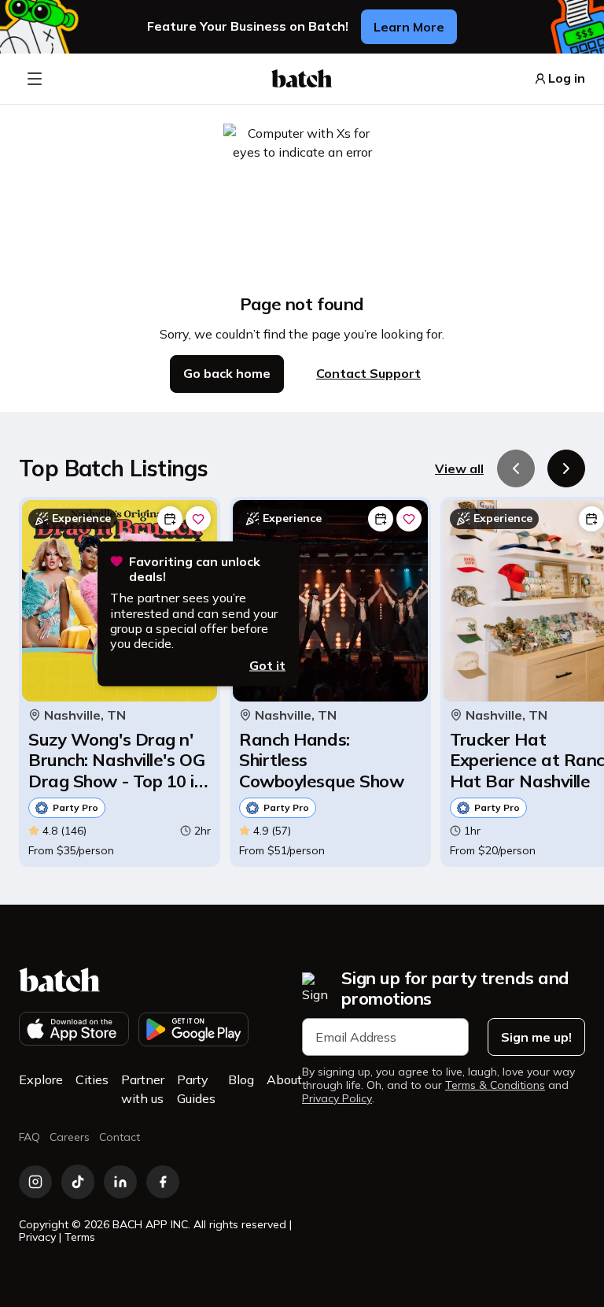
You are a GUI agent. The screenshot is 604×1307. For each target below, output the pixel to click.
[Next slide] (566, 468)
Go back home (227, 373)
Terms (79, 1237)
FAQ (29, 1137)
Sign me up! (536, 1037)
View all (459, 468)
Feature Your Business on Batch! (247, 26)
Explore (41, 1079)
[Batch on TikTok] (77, 1181)
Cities (92, 1079)
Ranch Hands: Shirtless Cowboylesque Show (321, 760)
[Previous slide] (516, 468)
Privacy (37, 1237)
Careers (70, 1137)
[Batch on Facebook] (162, 1181)
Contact (119, 1137)
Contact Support (368, 373)
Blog (241, 1079)
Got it (267, 665)
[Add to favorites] (198, 518)
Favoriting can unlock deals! (194, 569)
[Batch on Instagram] (35, 1181)
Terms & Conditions (495, 1085)
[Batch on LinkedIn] (120, 1181)
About (284, 1079)
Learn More (409, 27)
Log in (566, 78)
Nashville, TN (85, 715)
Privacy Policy (337, 1098)
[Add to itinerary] (169, 518)
